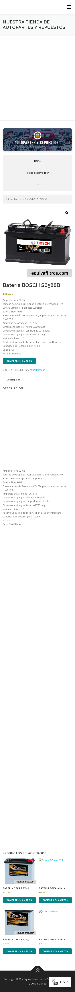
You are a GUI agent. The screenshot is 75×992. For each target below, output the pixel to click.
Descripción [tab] (13, 379)
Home (37, 160)
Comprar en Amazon (19, 361)
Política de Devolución (37, 172)
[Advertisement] (37, 75)
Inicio (9, 199)
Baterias (18, 199)
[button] (67, 213)
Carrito (37, 184)
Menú (69, 6)
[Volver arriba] (37, 970)
